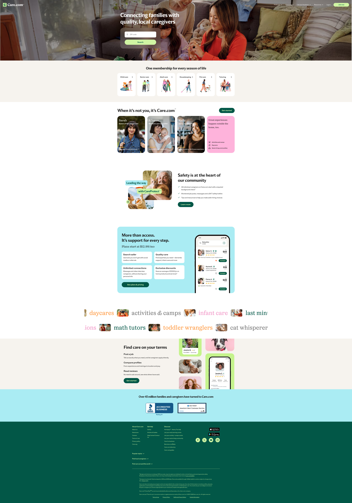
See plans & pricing (135, 285)
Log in (329, 5)
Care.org (134, 444)
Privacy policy (136, 441)
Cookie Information (194, 497)
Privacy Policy (166, 497)
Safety (149, 429)
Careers (134, 435)
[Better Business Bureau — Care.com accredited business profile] (159, 408)
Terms (143, 480)
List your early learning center (172, 432)
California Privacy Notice (180, 497)
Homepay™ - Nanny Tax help (172, 429)
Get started (227, 110)
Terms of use (136, 438)
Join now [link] (341, 5)
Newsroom (135, 432)
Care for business (169, 441)
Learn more (186, 204)
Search (140, 42)
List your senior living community (173, 438)
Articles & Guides (152, 432)
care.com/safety (190, 475)
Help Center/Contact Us (153, 436)
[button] (138, 453)
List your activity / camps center (173, 435)
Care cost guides (169, 450)
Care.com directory (169, 447)
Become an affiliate (169, 444)
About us (134, 429)
